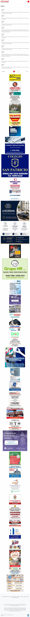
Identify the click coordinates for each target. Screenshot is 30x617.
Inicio (2, 596)
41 (18, 71)
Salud (10, 596)
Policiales (13, 597)
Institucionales (18, 596)
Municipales (4, 596)
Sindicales (27, 596)
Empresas (22, 596)
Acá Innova (2, 615)
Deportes (15, 596)
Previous (3, 71)
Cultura (13, 596)
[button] (26, 1)
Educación (8, 596)
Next (27, 71)
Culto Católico (16, 597)
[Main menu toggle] (28, 1)
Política (25, 596)
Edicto (3, 9)
